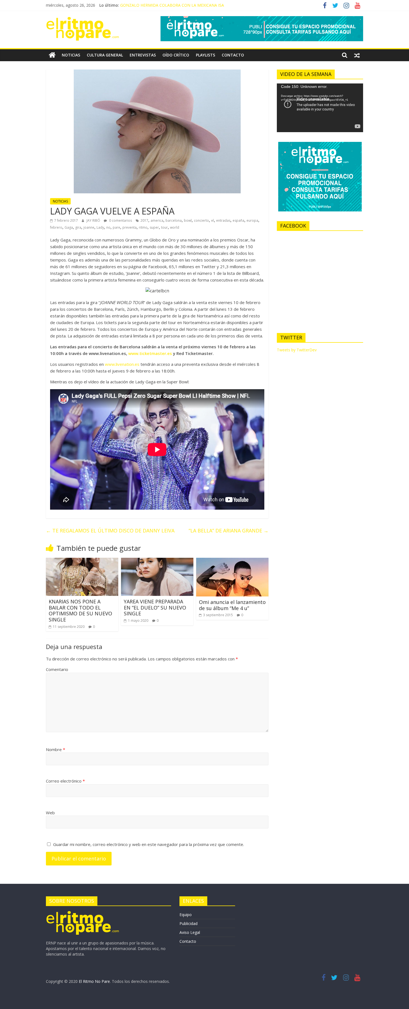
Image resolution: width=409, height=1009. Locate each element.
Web (50, 812)
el (212, 220)
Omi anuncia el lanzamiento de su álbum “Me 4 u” (232, 605)
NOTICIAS (71, 55)
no (108, 227)
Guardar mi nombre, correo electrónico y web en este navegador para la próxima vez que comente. (148, 844)
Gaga (69, 227)
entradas (223, 220)
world (174, 227)
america (157, 220)
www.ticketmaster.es (150, 353)
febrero (56, 227)
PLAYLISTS (205, 55)
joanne (88, 227)
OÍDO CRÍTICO (175, 55)
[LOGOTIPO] (83, 913)
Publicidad (188, 923)
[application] (320, 107)
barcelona (174, 220)
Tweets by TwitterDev (297, 349)
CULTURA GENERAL (105, 55)
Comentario (57, 669)
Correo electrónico (65, 781)
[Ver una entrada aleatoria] (357, 55)
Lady (100, 227)
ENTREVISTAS (143, 55)
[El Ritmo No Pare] (52, 55)
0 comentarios (120, 220)
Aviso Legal (189, 932)
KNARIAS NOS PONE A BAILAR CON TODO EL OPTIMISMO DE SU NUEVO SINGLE (80, 610)
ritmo (143, 227)
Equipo (185, 914)
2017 (144, 220)
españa (238, 220)
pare (116, 227)
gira (78, 227)
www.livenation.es (122, 364)
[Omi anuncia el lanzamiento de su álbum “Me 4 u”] (232, 561)
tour (164, 227)
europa (252, 220)
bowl (188, 220)
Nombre (55, 749)
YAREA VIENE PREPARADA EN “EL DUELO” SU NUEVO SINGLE (155, 607)
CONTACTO (233, 55)
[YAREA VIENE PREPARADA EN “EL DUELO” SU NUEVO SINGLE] (157, 561)
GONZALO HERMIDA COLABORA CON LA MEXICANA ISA (172, 5)
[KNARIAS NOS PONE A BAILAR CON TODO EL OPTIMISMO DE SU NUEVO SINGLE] (82, 561)
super (154, 227)
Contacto (187, 941)
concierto (201, 220)
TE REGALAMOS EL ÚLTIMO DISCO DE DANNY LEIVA (110, 530)
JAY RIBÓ (94, 220)
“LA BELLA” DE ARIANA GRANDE (228, 530)
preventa (129, 227)
